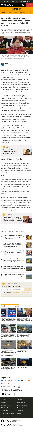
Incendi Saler (7, 1)
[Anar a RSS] (9, 383)
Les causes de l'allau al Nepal (24, 367)
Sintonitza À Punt (21, 402)
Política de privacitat (6, 416)
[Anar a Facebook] (2, 380)
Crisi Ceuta (23, 1)
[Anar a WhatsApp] (26, 380)
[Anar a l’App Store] (17, 390)
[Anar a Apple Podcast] (2, 383)
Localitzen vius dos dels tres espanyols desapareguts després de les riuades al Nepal (24, 336)
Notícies (16, 8)
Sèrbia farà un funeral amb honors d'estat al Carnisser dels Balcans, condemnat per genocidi (8, 336)
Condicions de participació (7, 413)
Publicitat (19, 399)
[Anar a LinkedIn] (6, 383)
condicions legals (16, 292)
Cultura (29, 12)
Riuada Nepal (15, 1)
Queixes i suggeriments (22, 405)
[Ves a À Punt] (8, 5)
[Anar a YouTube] (16, 380)
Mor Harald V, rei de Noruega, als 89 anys (22, 350)
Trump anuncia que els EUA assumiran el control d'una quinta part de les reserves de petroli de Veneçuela (24, 320)
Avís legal (19, 413)
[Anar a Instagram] (9, 380)
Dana (16, 12)
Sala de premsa (5, 402)
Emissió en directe (5, 405)
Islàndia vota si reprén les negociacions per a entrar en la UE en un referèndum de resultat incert (8, 320)
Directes (29, 5)
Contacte (3, 399)
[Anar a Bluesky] (19, 380)
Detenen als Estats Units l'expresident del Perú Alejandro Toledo (11, 151)
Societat (10, 12)
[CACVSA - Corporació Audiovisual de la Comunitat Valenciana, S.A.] (12, 424)
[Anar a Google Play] (6, 390)
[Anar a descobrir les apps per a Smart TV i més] (8, 394)
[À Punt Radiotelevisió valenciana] (9, 421)
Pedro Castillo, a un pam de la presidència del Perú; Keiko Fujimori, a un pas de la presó (12, 218)
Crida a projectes (21, 407)
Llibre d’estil (20, 410)
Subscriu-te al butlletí (6, 407)
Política (4, 12)
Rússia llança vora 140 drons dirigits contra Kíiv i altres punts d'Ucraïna (8, 369)
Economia (22, 12)
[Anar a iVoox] (29, 380)
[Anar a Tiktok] (12, 380)
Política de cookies (21, 416)
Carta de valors (4, 410)
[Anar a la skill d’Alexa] (26, 390)
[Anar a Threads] (22, 380)
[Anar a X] (6, 380)
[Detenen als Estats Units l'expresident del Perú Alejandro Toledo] (27, 152)
